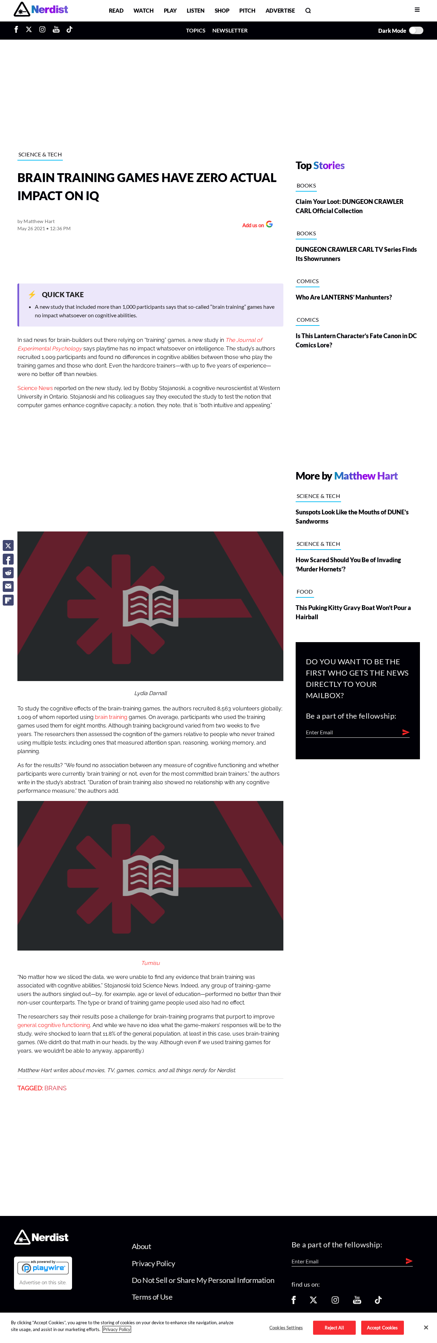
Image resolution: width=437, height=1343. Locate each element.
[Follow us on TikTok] (378, 1302)
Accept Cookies (382, 1327)
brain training (111, 717)
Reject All (334, 1327)
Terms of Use (152, 1296)
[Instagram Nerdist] (42, 30)
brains (55, 1088)
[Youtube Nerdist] (56, 30)
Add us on (251, 226)
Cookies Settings (286, 1327)
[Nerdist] (41, 10)
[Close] (426, 1327)
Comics (308, 281)
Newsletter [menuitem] (230, 30)
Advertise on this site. (43, 1282)
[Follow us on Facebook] (294, 1302)
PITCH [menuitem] (247, 10)
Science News (35, 388)
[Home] (41, 1243)
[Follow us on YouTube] (357, 1302)
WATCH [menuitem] (143, 10)
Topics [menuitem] (196, 30)
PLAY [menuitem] (170, 10)
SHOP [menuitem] (222, 10)
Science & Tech (40, 154)
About (141, 1246)
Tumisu (150, 963)
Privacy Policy (153, 1263)
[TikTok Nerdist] (69, 30)
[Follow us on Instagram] (335, 1302)
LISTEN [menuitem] (195, 10)
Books (306, 185)
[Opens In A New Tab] (43, 1267)
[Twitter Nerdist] (29, 30)
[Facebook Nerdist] (18, 30)
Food (305, 591)
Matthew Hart (39, 221)
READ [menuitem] (116, 10)
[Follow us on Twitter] (313, 1302)
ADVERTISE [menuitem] (280, 10)
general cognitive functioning (53, 1025)
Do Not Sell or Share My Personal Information (203, 1280)
